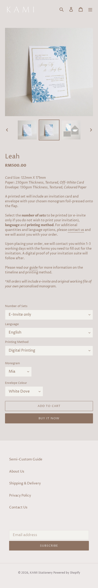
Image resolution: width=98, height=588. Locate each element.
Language (12, 324)
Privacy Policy (20, 495)
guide (33, 267)
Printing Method (16, 342)
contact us (76, 230)
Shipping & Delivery (25, 483)
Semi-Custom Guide (25, 459)
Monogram (12, 363)
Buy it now (49, 418)
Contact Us (18, 507)
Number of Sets (16, 306)
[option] (27, 130)
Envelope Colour (16, 383)
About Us (16, 471)
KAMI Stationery (41, 573)
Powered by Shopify (66, 573)
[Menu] (90, 9)
